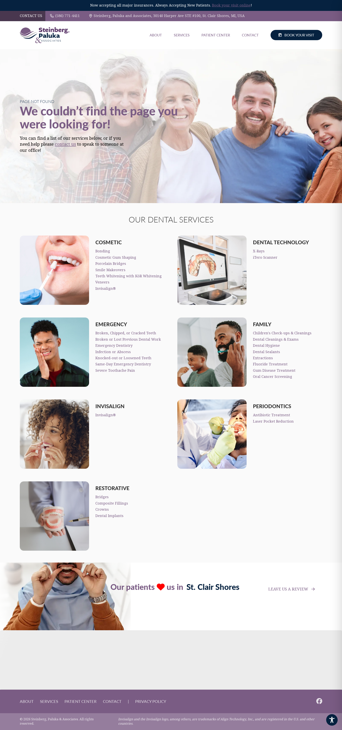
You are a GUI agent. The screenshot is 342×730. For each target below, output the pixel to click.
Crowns (102, 509)
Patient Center (215, 35)
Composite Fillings (111, 503)
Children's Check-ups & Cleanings (282, 333)
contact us (65, 144)
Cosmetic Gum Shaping (115, 257)
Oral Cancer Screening (272, 376)
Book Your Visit (299, 34)
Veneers (102, 282)
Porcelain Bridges (110, 263)
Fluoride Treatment (270, 364)
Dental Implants (109, 515)
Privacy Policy (150, 701)
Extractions (263, 358)
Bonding (102, 251)
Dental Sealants (266, 352)
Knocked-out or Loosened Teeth (123, 358)
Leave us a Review (288, 589)
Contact (250, 35)
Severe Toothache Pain (115, 370)
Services (182, 35)
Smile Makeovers (110, 270)
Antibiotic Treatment (271, 415)
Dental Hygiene (266, 345)
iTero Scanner (265, 257)
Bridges (102, 497)
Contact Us (31, 16)
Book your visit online (231, 5)
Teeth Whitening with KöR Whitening (128, 276)
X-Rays (259, 251)
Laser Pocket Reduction (273, 421)
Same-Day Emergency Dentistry (123, 364)
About (156, 35)
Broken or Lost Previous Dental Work (128, 339)
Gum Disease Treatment (274, 370)
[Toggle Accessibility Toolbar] (332, 720)
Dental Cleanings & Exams (276, 339)
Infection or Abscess (113, 352)
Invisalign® (105, 288)
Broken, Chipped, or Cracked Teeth (125, 333)
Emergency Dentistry (114, 345)
